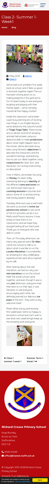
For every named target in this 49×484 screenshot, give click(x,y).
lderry (28, 76)
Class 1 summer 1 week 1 (12, 360)
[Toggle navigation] (43, 5)
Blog (14, 27)
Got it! (40, 480)
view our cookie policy (22, 481)
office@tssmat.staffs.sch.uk (19, 455)
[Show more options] (35, 322)
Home (4, 27)
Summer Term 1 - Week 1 (35, 360)
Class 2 (12, 79)
